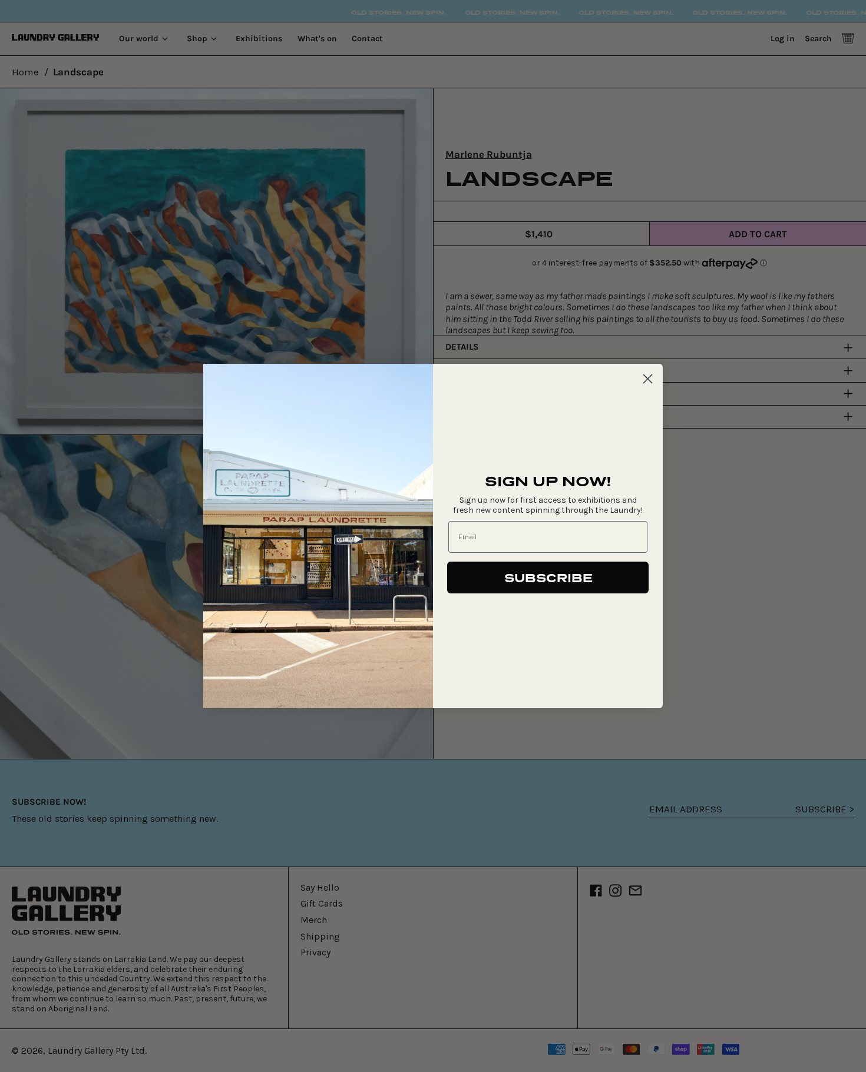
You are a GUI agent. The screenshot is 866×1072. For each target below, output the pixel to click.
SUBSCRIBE (548, 577)
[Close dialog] (647, 379)
